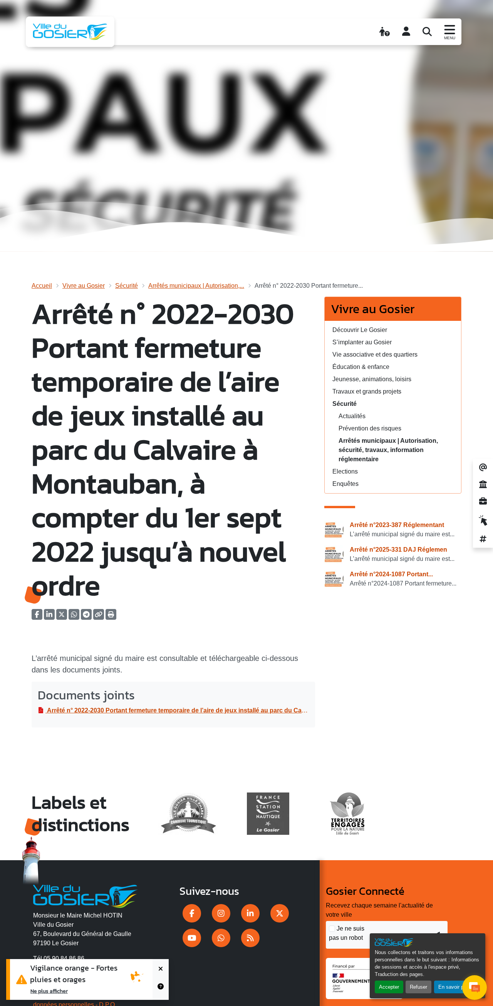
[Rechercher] (427, 32)
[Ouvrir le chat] (474, 987)
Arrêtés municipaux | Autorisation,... (196, 285)
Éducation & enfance (360, 367)
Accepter (389, 987)
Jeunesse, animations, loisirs (371, 379)
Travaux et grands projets (366, 391)
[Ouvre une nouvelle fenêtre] (192, 913)
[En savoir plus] (161, 989)
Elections (345, 471)
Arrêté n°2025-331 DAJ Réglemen (398, 549)
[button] (111, 617)
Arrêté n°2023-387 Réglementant (397, 525)
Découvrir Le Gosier (359, 330)
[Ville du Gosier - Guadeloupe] (85, 895)
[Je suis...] (384, 32)
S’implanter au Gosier (362, 342)
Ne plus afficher (49, 991)
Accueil (42, 285)
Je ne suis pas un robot (346, 933)
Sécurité (126, 285)
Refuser (418, 987)
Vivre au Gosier (83, 285)
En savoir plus (454, 987)
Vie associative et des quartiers (375, 354)
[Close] (161, 969)
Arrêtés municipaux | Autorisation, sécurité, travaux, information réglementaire (388, 449)
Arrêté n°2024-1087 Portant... (391, 574)
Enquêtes (345, 483)
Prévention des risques (370, 428)
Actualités (352, 416)
